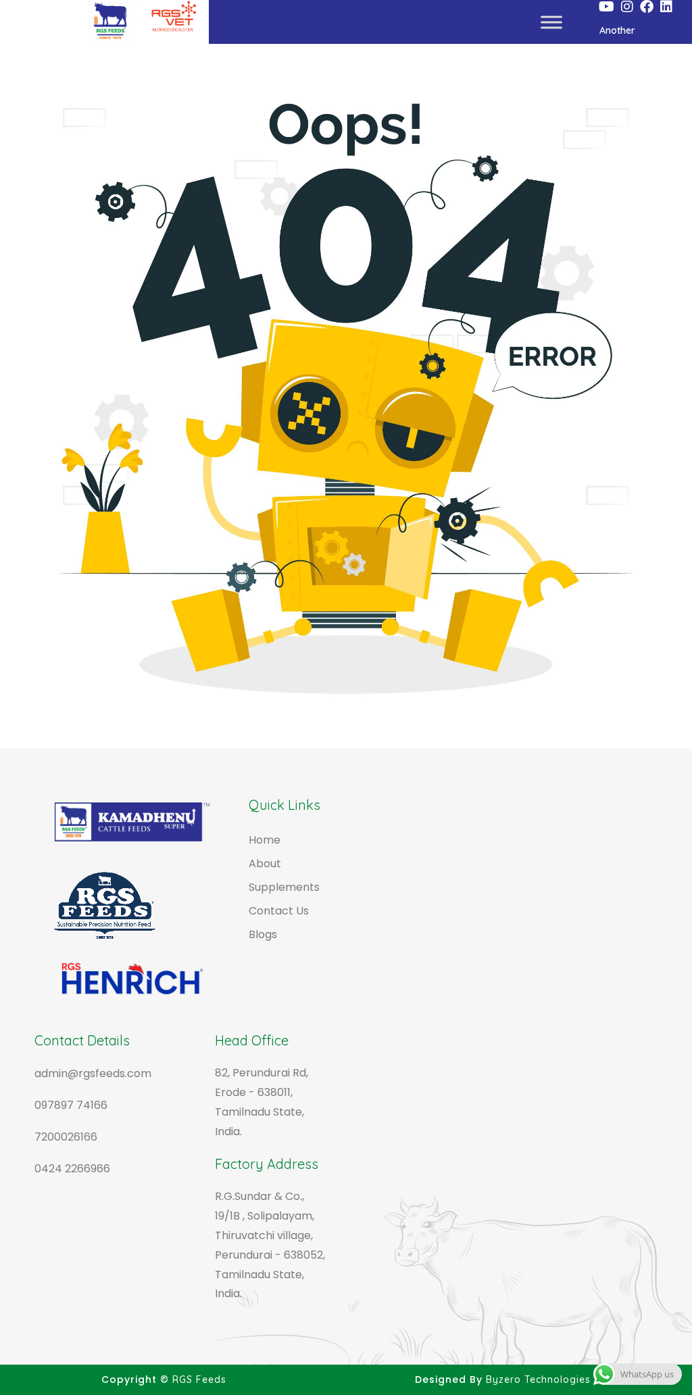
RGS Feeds (199, 1379)
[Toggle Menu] (551, 22)
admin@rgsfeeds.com (92, 1073)
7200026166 (65, 1137)
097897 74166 (70, 1105)
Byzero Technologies (538, 1379)
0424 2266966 (72, 1168)
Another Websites (619, 34)
